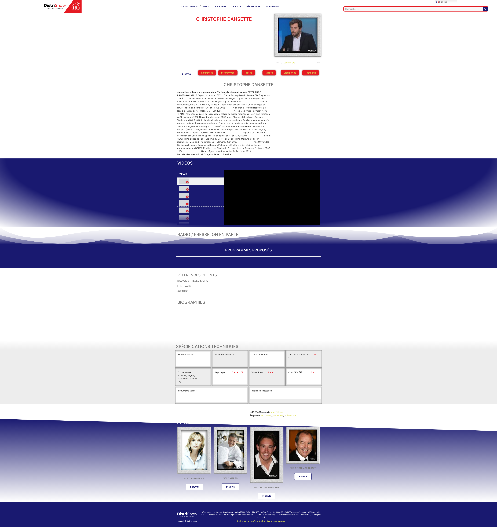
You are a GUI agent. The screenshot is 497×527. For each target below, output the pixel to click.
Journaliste (289, 62)
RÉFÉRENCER (253, 6)
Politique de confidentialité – (252, 521)
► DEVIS (186, 74)
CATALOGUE (188, 6)
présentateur (291, 415)
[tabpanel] (272, 197)
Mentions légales (276, 521)
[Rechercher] (485, 9)
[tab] (200, 181)
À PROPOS (220, 6)
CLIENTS (236, 6)
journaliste (278, 415)
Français (443, 2)
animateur (266, 415)
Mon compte (272, 6)
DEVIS (206, 6)
